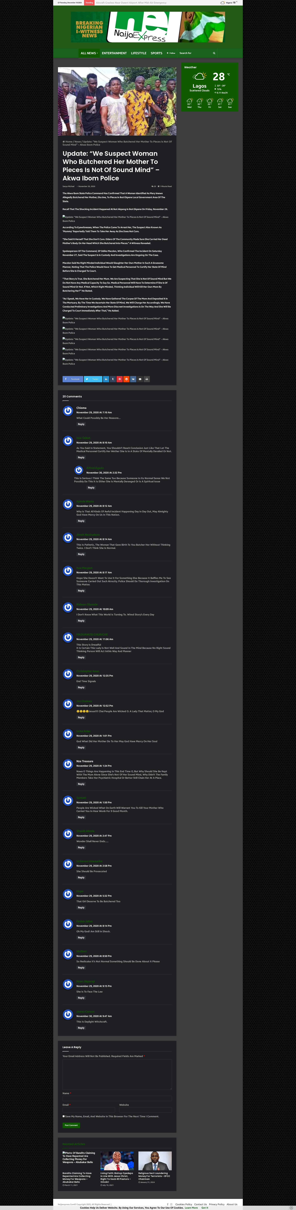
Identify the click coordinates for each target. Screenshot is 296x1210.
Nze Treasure (84, 761)
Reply (81, 424)
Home (68, 141)
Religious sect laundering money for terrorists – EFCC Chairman (154, 1176)
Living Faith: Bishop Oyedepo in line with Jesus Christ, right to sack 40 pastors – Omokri (117, 1178)
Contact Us (200, 1204)
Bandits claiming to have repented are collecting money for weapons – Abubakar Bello (77, 1178)
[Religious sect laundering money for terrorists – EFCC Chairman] (155, 1160)
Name (67, 1093)
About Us (232, 1204)
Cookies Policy (183, 1204)
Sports (156, 53)
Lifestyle (138, 53)
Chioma (81, 408)
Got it (204, 1207)
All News (88, 53)
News (78, 141)
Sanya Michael (68, 186)
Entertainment (114, 53)
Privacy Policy (216, 1204)
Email (67, 1104)
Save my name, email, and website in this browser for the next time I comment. (112, 1116)
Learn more (191, 1207)
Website (124, 1104)
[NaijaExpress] (148, 27)
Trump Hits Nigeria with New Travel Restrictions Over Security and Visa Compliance (144, 2)
